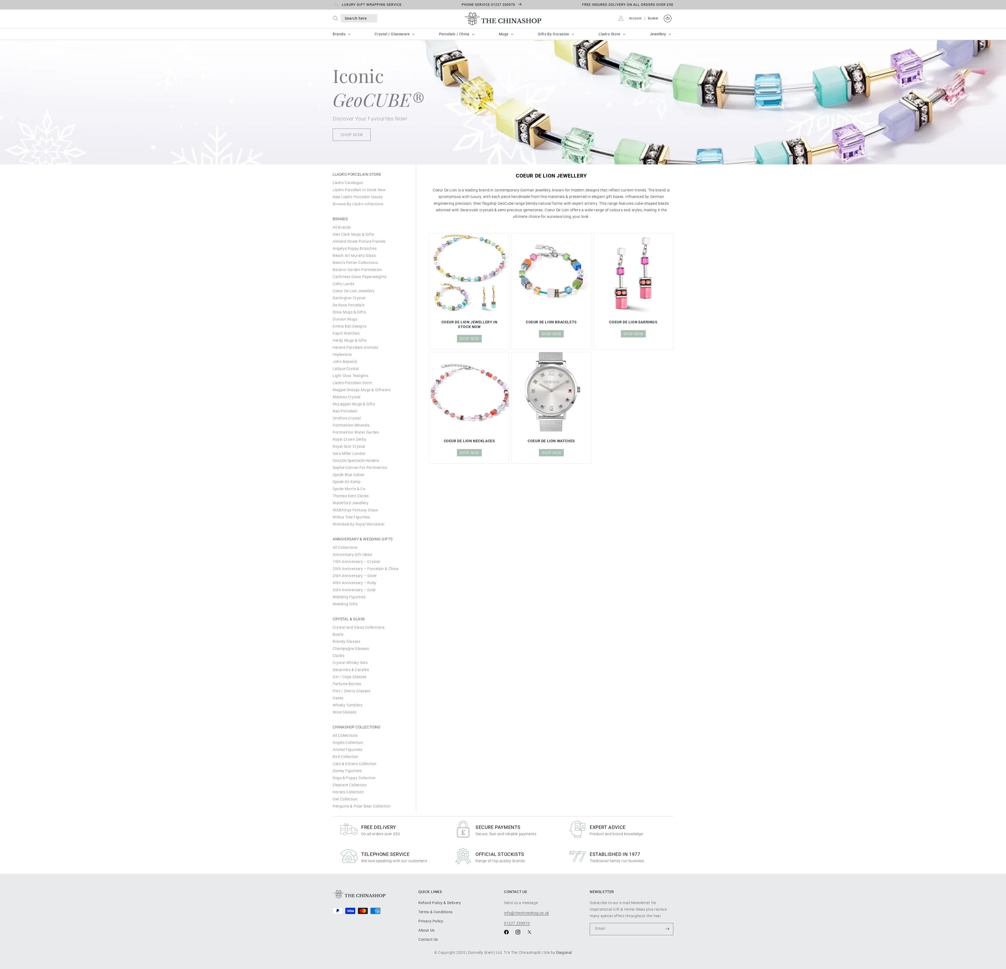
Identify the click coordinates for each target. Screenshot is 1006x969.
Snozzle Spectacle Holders (356, 460)
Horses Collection (348, 792)
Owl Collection (345, 799)
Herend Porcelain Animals (355, 347)
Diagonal (564, 952)
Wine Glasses (344, 712)
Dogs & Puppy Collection (354, 778)
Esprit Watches (346, 333)
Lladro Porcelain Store (352, 383)
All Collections (345, 547)
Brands (339, 34)
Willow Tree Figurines (351, 517)
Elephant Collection (350, 785)
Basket (653, 18)
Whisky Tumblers (348, 705)
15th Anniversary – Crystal (356, 562)
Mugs (504, 34)
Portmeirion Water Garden (356, 432)
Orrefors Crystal (347, 418)
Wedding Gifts (345, 604)
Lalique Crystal (346, 369)
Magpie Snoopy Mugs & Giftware (361, 390)
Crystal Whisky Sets (350, 663)
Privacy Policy (430, 921)
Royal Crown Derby (349, 439)
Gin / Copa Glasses (350, 677)
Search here (356, 18)
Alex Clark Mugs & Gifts (353, 234)
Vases (338, 698)
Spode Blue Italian (349, 475)
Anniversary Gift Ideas (352, 554)
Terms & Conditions (435, 912)
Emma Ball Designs (349, 326)
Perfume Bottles (347, 684)
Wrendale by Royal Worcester (359, 524)
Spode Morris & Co (349, 489)
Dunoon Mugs (345, 319)
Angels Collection (348, 742)
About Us (426, 930)
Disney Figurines (347, 771)
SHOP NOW (352, 134)
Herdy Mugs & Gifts (350, 340)
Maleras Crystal (346, 397)
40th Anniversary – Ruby (354, 583)
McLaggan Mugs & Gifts (354, 404)
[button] (337, 18)
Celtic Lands (343, 284)
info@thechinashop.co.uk (526, 913)
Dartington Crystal (349, 298)
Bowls (338, 634)
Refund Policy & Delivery (439, 902)
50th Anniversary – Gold (354, 590)
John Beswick (345, 361)
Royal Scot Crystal (349, 446)
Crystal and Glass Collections (358, 627)
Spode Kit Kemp (346, 482)
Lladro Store (609, 34)
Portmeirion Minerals (351, 425)
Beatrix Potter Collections (355, 263)
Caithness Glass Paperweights (360, 277)
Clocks (339, 656)
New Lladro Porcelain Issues (357, 197)
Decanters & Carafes (351, 670)
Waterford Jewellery (350, 503)
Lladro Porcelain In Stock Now (359, 190)
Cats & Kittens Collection (354, 764)
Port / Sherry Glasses (351, 691)
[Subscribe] (667, 929)
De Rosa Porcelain (349, 305)
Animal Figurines (347, 749)
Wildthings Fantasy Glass (355, 510)
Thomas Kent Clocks (351, 496)
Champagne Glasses (351, 648)
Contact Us (428, 939)
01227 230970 (517, 923)
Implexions (342, 354)
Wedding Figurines (349, 597)
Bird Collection (345, 757)
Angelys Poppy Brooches (354, 248)
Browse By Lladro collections (358, 204)
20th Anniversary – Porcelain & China (366, 569)
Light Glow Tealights (351, 376)
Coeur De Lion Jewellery (354, 291)
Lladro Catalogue (348, 183)
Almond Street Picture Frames (359, 241)
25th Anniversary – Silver (355, 576)
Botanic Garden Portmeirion (357, 270)
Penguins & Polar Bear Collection (362, 806)
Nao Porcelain (345, 411)
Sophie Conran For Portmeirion (360, 468)
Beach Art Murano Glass (354, 255)
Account (635, 18)
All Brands (342, 227)
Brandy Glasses (346, 641)
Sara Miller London (349, 453)
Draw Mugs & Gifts (349, 312)
